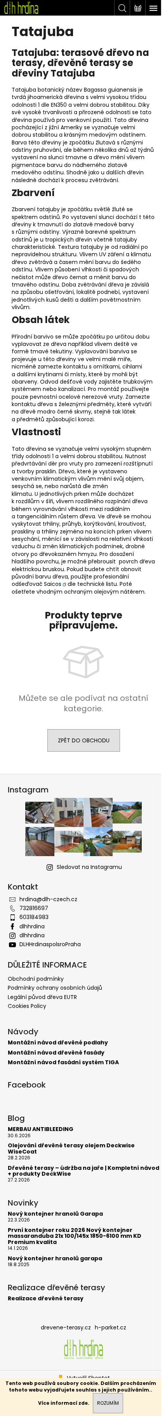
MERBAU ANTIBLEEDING (40, 1129)
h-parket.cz (110, 1327)
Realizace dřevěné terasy (46, 1298)
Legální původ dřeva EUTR (42, 997)
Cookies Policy (27, 1006)
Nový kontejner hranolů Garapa (55, 1214)
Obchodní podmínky (36, 979)
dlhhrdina (32, 926)
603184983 (34, 917)
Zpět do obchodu (84, 740)
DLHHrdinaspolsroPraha (50, 944)
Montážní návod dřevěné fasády (56, 1053)
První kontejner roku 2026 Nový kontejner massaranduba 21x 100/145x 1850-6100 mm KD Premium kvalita (74, 1236)
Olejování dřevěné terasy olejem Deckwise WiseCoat (71, 1149)
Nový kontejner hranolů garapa (55, 1258)
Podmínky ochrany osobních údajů (55, 988)
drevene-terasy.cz (66, 1327)
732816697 (33, 908)
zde (83, 1403)
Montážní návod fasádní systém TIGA (63, 1062)
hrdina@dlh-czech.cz (48, 899)
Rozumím (108, 1403)
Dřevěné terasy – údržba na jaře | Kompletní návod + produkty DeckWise (83, 1171)
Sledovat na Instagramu (89, 867)
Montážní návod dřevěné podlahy (58, 1043)
